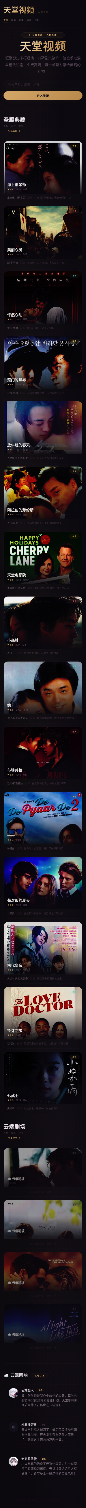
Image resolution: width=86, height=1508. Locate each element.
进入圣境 (43, 95)
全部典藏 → (14, 131)
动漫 (29, 20)
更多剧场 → (14, 1137)
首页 (6, 20)
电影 (13, 20)
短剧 (37, 20)
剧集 (21, 20)
